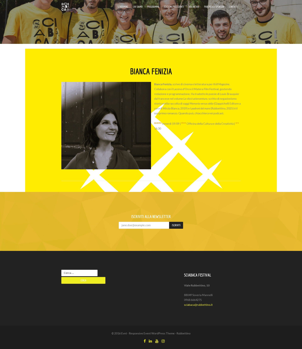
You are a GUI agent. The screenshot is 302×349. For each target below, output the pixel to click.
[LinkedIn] (150, 341)
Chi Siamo (138, 6)
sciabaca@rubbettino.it (198, 304)
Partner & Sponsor (214, 6)
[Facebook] (145, 341)
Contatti (233, 6)
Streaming (122, 6)
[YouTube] (156, 341)
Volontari (194, 6)
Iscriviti (176, 225)
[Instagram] (163, 341)
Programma (153, 6)
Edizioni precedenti (174, 6)
